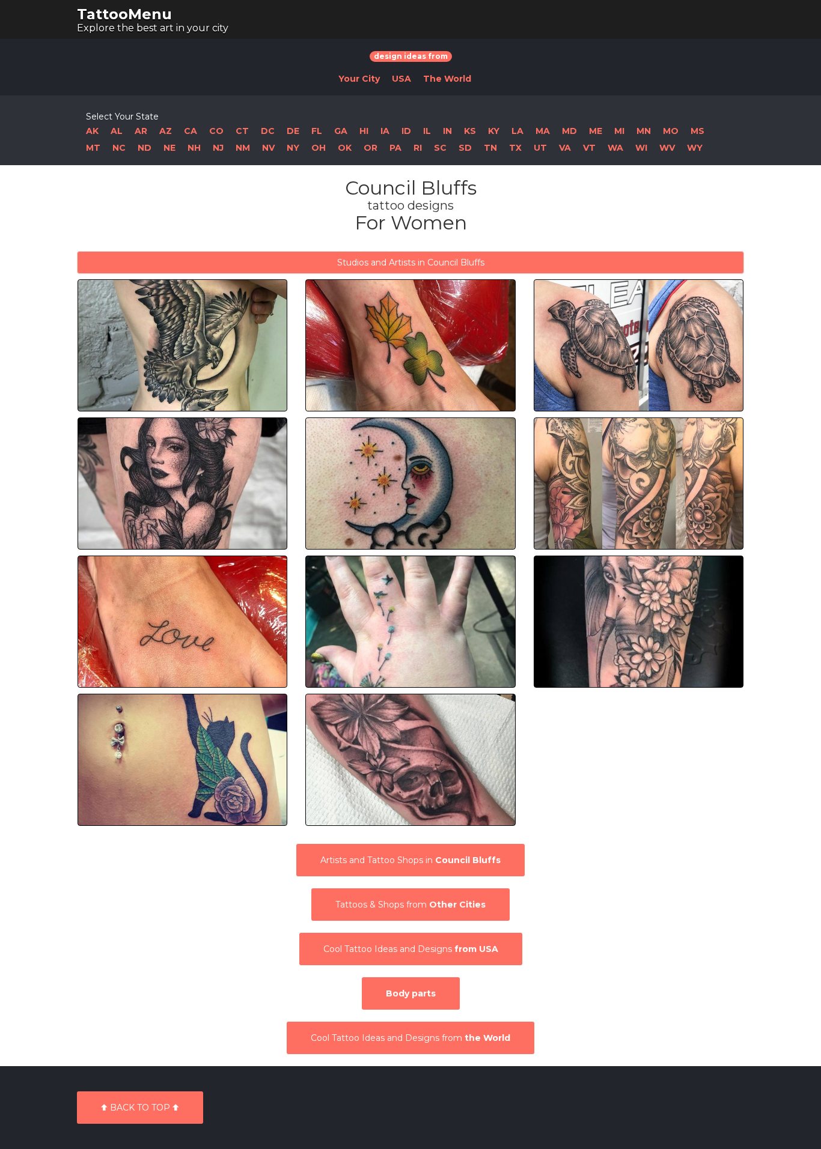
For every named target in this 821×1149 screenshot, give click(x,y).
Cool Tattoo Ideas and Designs (410, 949)
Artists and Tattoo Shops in (410, 860)
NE (169, 147)
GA (340, 131)
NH (194, 147)
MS (697, 131)
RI (418, 147)
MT (93, 147)
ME (595, 131)
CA (190, 131)
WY (695, 147)
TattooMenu (124, 14)
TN (490, 147)
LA (517, 131)
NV (268, 147)
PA (395, 147)
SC (440, 147)
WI (641, 147)
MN (643, 131)
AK (92, 131)
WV (667, 147)
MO (671, 131)
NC (119, 147)
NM (243, 147)
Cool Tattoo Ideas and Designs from (410, 1037)
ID (406, 131)
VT (589, 147)
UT (540, 147)
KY (493, 131)
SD (465, 147)
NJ (218, 147)
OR (370, 147)
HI (363, 131)
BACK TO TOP (140, 1107)
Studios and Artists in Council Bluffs (410, 262)
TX (515, 147)
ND (144, 147)
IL (427, 131)
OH (318, 147)
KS (470, 131)
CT (242, 131)
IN (447, 131)
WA (615, 147)
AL (117, 131)
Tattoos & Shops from (410, 904)
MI (619, 131)
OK (345, 147)
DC (268, 131)
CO (216, 131)
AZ (165, 131)
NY (293, 147)
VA (565, 147)
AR (141, 131)
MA (543, 131)
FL (316, 131)
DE (293, 131)
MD (569, 131)
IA (384, 131)
